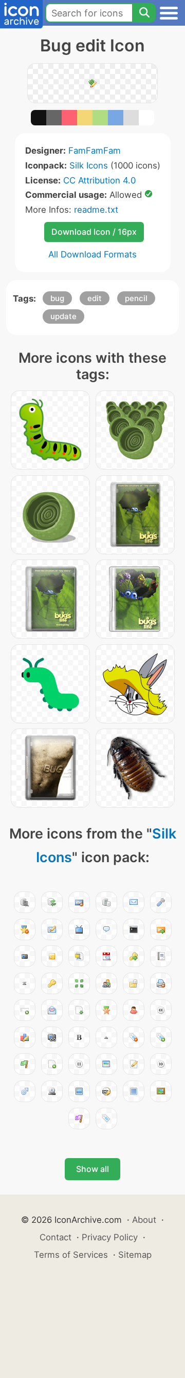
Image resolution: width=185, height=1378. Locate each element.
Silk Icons (88, 165)
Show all (92, 1169)
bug (57, 298)
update (63, 316)
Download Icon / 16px (94, 232)
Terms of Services (71, 1255)
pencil (136, 298)
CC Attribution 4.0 (99, 180)
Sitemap (135, 1255)
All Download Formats (92, 254)
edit (94, 298)
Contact (55, 1237)
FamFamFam (94, 150)
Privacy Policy (110, 1237)
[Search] (144, 13)
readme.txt (96, 209)
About (144, 1220)
